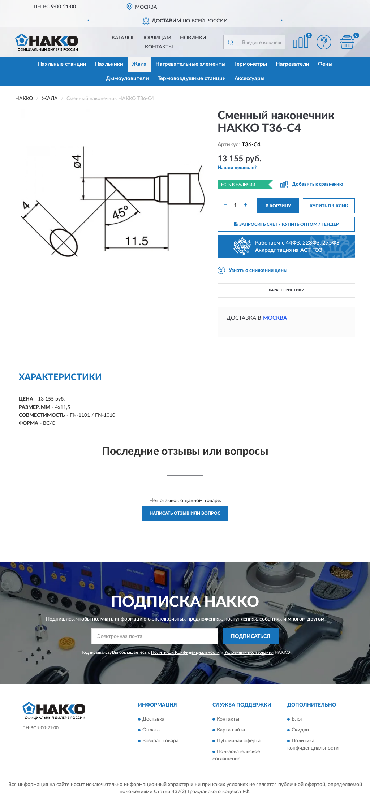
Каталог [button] (123, 37)
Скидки (300, 730)
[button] (324, 42)
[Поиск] (230, 42)
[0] (347, 42)
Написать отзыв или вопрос (185, 513)
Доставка (153, 719)
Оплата (151, 730)
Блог (297, 719)
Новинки (193, 37)
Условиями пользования (249, 652)
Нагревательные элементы (190, 64)
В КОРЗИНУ (278, 206)
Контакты (159, 46)
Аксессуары (249, 78)
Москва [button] (275, 318)
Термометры (250, 64)
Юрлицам (157, 37)
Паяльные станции (62, 64)
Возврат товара (160, 740)
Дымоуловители (127, 78)
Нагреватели (292, 64)
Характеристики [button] (286, 290)
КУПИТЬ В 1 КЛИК (329, 206)
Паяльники (109, 64)
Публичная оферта (239, 740)
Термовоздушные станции (192, 78)
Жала (139, 64)
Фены (325, 64)
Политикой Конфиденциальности (185, 652)
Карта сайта (231, 730)
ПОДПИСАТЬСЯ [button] (250, 636)
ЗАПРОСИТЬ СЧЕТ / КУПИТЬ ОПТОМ (289, 224)
